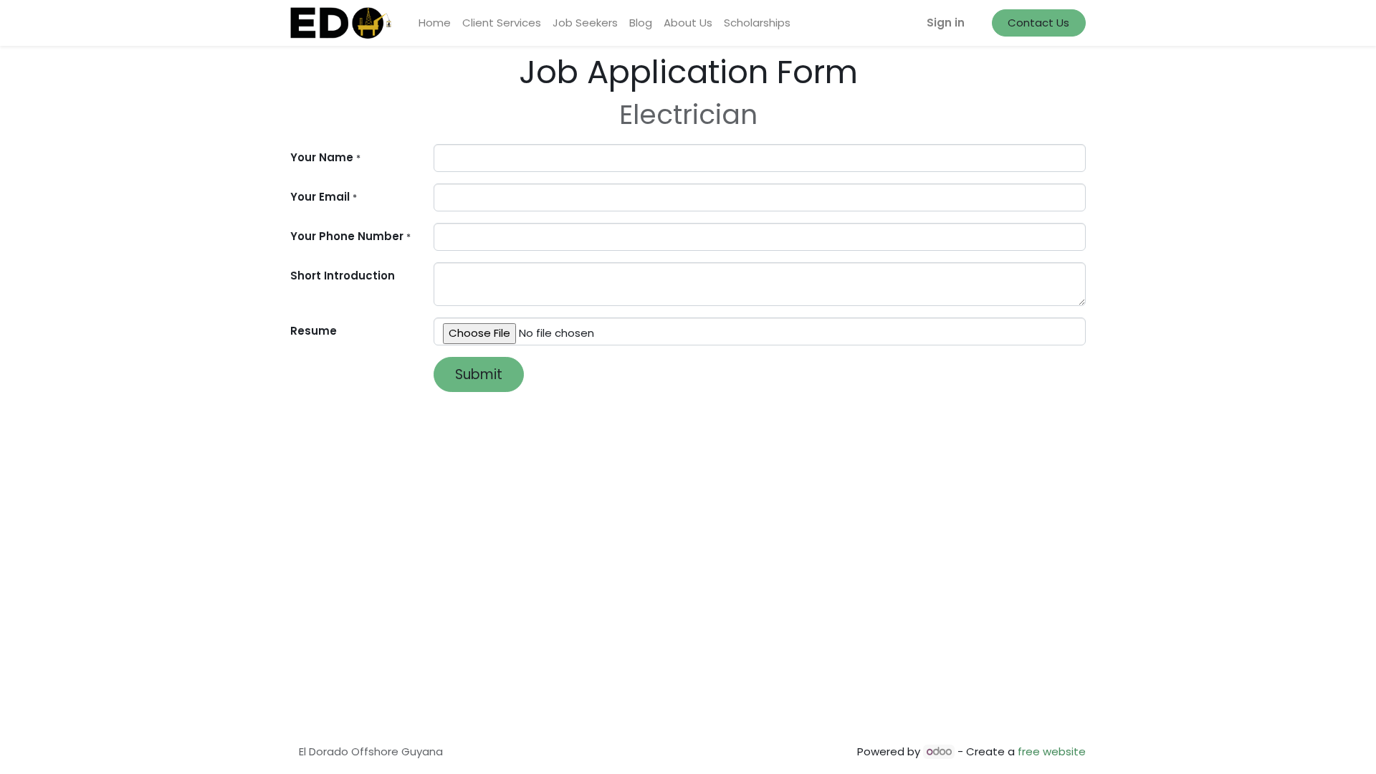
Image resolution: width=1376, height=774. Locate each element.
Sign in (946, 22)
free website (1052, 751)
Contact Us (1038, 22)
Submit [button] (478, 374)
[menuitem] (435, 23)
